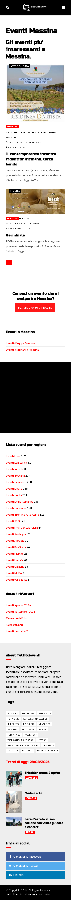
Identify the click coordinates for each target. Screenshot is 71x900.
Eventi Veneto (15, 469)
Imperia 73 (13, 724)
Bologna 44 (28, 729)
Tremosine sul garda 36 (20, 740)
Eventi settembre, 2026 (20, 611)
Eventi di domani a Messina (22, 349)
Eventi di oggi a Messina (20, 343)
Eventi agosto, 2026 (18, 605)
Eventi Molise (14, 573)
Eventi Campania (16, 508)
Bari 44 (42, 729)
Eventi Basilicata (16, 547)
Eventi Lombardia (16, 462)
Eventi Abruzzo (15, 540)
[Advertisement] (35, 397)
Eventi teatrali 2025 (18, 631)
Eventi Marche (15, 553)
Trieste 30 (13, 751)
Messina (12, 126)
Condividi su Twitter (25, 865)
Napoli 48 (13, 729)
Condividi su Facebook (27, 856)
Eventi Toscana (15, 475)
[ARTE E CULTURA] (35, 92)
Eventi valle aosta (16, 579)
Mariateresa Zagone (18, 147)
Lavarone (31, 778)
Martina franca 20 (47, 751)
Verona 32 (48, 745)
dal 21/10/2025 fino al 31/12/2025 (25, 142)
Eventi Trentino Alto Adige (22, 514)
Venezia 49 (44, 724)
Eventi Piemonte (16, 482)
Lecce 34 (41, 740)
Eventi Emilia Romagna (19, 501)
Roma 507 (13, 713)
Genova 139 (45, 713)
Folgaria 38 (14, 735)
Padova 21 (27, 751)
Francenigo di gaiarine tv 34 (23, 745)
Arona (29, 832)
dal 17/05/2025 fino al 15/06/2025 (25, 223)
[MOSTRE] (35, 201)
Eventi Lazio (13, 456)
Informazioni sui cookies (37, 894)
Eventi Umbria (14, 560)
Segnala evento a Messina (35, 307)
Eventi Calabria (15, 566)
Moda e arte (33, 793)
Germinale (15, 235)
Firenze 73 (28, 724)
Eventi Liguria (14, 488)
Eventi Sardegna (16, 534)
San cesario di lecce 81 (35, 719)
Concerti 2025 (15, 624)
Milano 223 (28, 713)
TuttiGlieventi (14, 894)
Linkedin (18, 874)
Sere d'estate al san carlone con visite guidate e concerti (44, 823)
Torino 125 (13, 719)
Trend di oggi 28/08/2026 (28, 762)
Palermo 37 (31, 735)
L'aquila (31, 798)
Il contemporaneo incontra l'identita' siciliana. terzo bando (31, 159)
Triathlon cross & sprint (42, 773)
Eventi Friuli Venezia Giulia (22, 527)
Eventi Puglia (14, 495)
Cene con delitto (16, 618)
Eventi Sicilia (13, 521)
